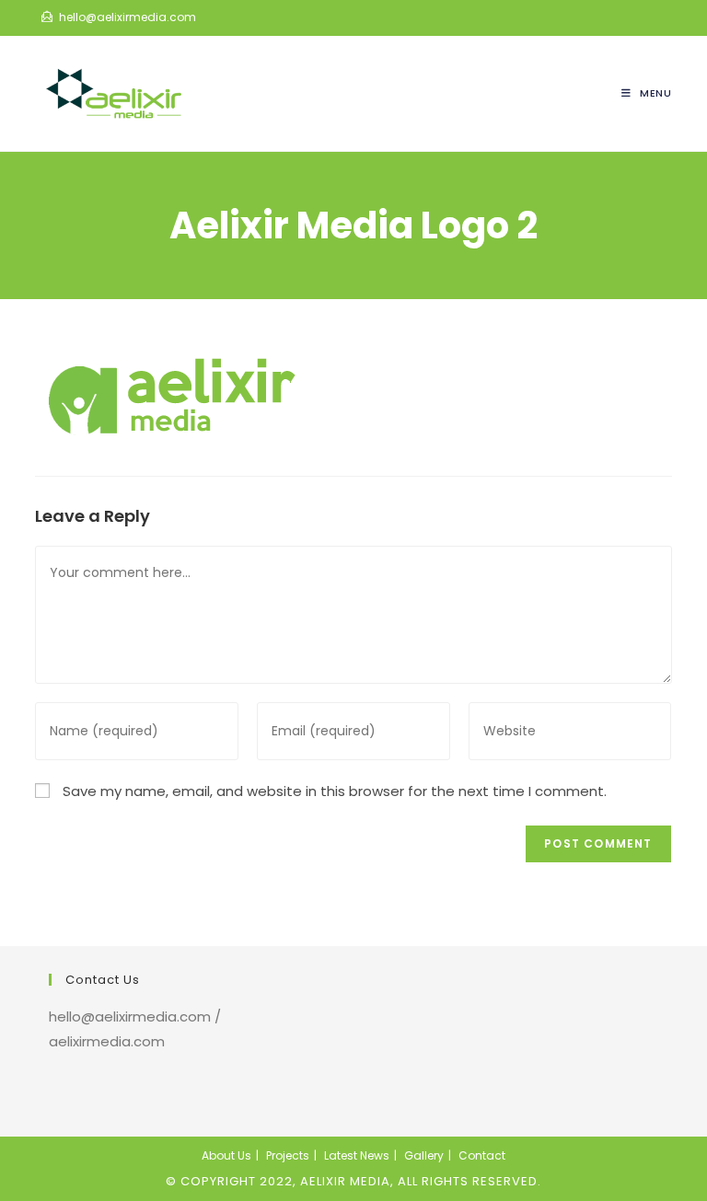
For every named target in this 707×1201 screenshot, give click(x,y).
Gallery (424, 1155)
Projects (287, 1155)
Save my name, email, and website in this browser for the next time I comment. (335, 791)
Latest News (356, 1155)
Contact (481, 1155)
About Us (226, 1155)
